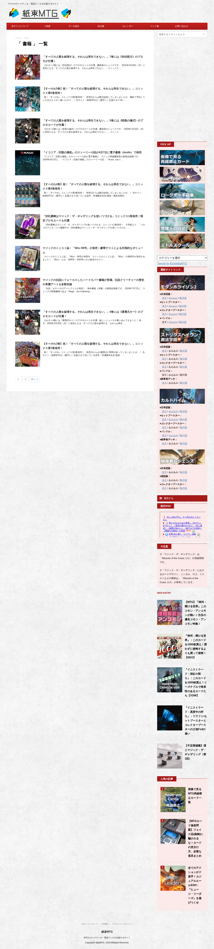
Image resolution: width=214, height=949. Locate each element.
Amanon (173, 298)
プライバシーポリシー (122, 924)
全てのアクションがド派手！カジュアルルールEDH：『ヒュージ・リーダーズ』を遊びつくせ (194, 885)
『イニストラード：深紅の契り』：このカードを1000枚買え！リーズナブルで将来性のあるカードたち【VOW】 (196, 682)
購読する (168, 498)
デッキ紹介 (74, 26)
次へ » (34, 379)
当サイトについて (20, 26)
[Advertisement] (182, 89)
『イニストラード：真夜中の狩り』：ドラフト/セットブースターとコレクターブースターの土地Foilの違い (196, 720)
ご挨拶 (47, 26)
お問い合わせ (181, 26)
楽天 (164, 298)
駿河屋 (183, 298)
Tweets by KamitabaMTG (172, 263)
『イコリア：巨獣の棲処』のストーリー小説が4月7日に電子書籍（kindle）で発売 (92, 152)
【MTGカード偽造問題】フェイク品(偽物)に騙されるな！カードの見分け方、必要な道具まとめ (195, 838)
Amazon (173, 306)
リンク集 (154, 26)
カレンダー (127, 26)
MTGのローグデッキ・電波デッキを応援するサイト (107, 937)
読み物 (101, 26)
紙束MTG (107, 931)
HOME (105, 924)
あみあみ (173, 411)
